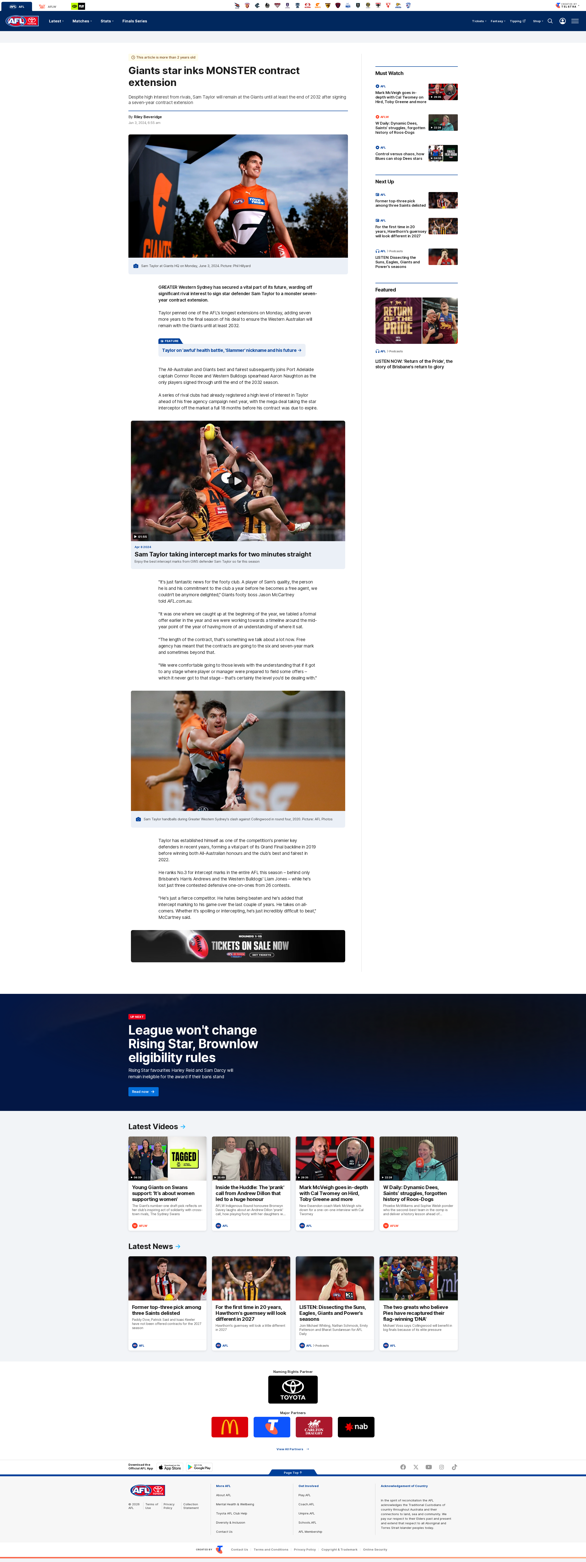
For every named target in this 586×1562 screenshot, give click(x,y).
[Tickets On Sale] (238, 946)
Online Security (375, 1549)
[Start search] (550, 21)
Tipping (516, 21)
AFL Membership (310, 1531)
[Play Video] (238, 481)
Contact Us (224, 1531)
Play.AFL (304, 1495)
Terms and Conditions (271, 1549)
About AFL (223, 1495)
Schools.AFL (307, 1522)
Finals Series (134, 21)
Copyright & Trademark (339, 1549)
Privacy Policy (169, 1506)
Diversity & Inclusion (230, 1522)
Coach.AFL (306, 1504)
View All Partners (290, 1449)
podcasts (396, 251)
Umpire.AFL (306, 1513)
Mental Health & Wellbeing (235, 1504)
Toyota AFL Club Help (231, 1513)
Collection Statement (191, 1506)
